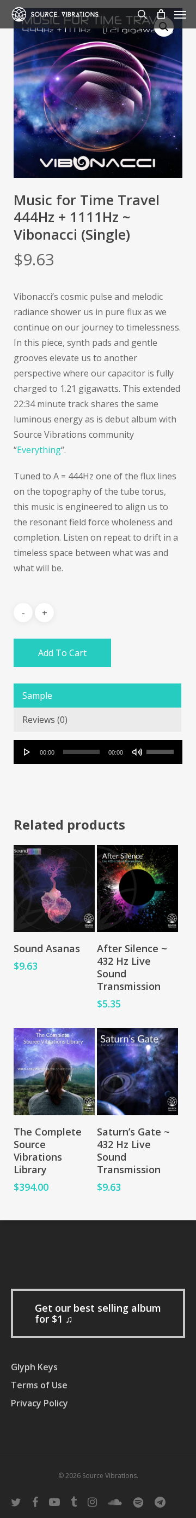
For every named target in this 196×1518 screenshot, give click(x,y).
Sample (37, 696)
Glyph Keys (34, 1367)
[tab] (97, 695)
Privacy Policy (39, 1403)
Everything (39, 450)
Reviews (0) (45, 720)
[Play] (27, 751)
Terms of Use (39, 1385)
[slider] (161, 748)
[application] (98, 752)
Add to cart (62, 653)
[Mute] (137, 751)
